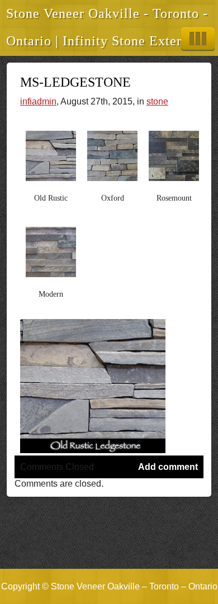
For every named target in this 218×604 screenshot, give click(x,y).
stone (157, 101)
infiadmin (38, 101)
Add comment (168, 467)
